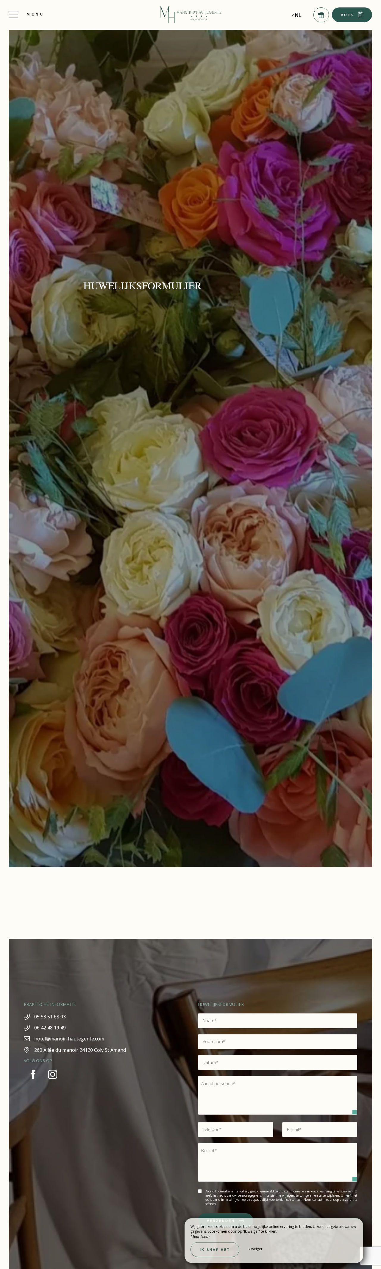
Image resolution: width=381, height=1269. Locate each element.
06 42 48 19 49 (50, 1027)
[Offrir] (321, 14)
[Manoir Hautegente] (190, 14)
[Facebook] (33, 1081)
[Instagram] (52, 1081)
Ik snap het (215, 1249)
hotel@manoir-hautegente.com (69, 1038)
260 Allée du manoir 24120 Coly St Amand (80, 1050)
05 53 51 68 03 (50, 1016)
